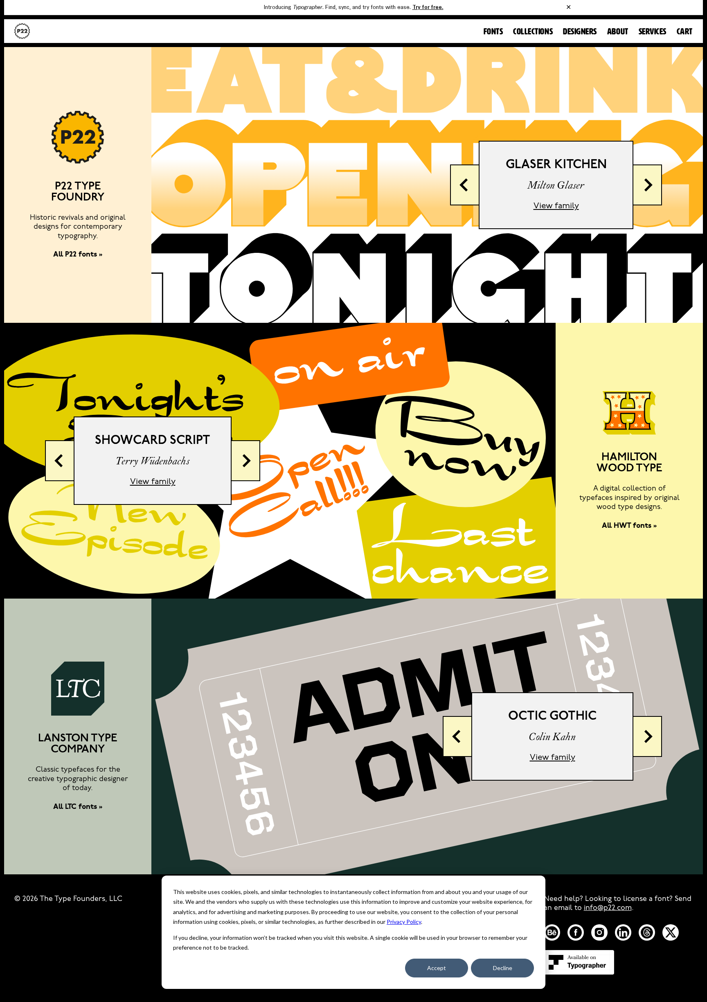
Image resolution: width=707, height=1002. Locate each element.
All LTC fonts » (78, 807)
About (617, 31)
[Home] (22, 31)
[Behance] (552, 932)
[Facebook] (575, 932)
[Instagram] (599, 932)
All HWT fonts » (629, 526)
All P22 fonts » (78, 255)
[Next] (647, 184)
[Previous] (464, 184)
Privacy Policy (404, 921)
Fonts (493, 31)
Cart (685, 31)
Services (652, 31)
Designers (580, 31)
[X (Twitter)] (670, 932)
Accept (436, 967)
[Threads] (647, 932)
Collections (533, 31)
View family (556, 206)
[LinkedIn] (623, 932)
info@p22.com (608, 908)
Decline (502, 967)
